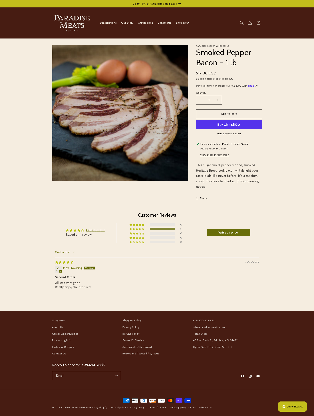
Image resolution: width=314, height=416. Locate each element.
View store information (214, 154)
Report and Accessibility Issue (140, 353)
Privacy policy (137, 407)
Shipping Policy (131, 320)
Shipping (201, 78)
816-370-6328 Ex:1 (204, 320)
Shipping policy (178, 407)
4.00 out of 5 (95, 230)
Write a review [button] (228, 232)
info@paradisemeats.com (209, 327)
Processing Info (61, 340)
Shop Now (58, 320)
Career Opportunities (65, 333)
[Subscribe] (116, 375)
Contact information (201, 407)
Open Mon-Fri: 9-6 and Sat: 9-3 (212, 347)
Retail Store (200, 333)
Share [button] (203, 198)
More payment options (229, 133)
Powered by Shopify (96, 407)
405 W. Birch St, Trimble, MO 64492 (215, 340)
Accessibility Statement (137, 347)
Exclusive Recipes (63, 347)
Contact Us (59, 353)
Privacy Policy (130, 327)
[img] (64, 262)
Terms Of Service (133, 340)
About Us (58, 327)
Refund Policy (130, 333)
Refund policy (118, 407)
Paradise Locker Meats (73, 407)
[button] (241, 23)
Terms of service (157, 407)
